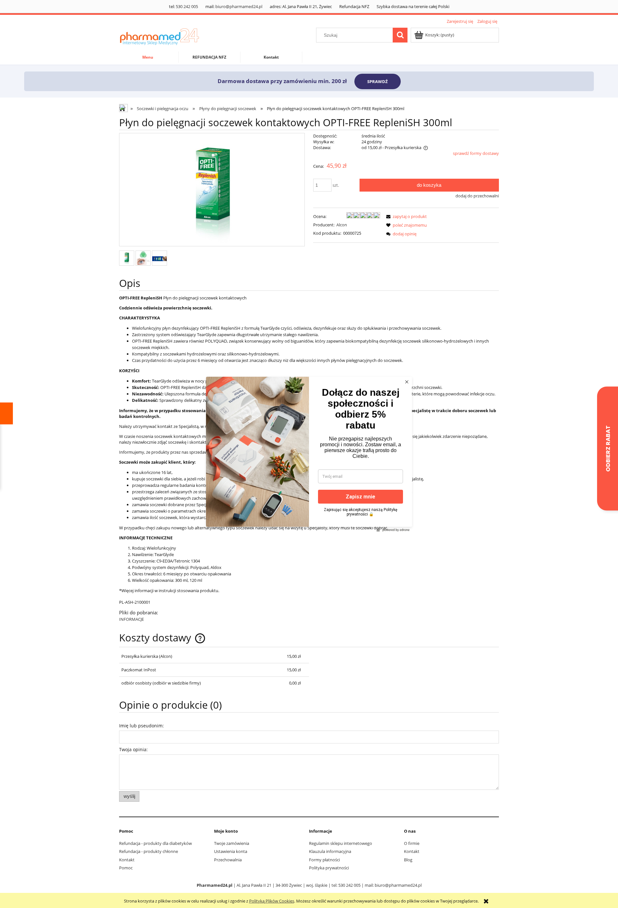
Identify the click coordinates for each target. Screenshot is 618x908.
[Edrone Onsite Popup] (309, 454)
